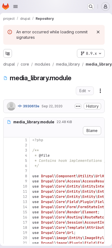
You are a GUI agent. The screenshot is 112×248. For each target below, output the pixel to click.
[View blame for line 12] (8, 196)
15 (25, 212)
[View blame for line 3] (8, 150)
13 (25, 201)
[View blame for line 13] (8, 201)
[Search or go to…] (91, 6)
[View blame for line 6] (8, 165)
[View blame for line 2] (8, 145)
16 (25, 217)
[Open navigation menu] (15, 6)
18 (25, 227)
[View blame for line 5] (8, 160)
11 (25, 191)
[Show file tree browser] (7, 53)
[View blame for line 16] (8, 217)
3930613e (30, 106)
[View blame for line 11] (8, 191)
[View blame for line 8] (8, 176)
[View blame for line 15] (8, 212)
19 (25, 232)
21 (25, 243)
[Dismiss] (98, 32)
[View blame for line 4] (8, 155)
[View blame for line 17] (8, 222)
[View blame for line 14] (8, 207)
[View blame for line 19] (8, 232)
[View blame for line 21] (8, 243)
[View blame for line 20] (8, 237)
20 (25, 238)
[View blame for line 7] (8, 170)
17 (25, 222)
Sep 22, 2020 (52, 106)
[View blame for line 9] (8, 181)
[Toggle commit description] (78, 106)
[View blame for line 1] (8, 140)
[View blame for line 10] (8, 186)
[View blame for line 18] (8, 227)
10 (25, 186)
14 (25, 207)
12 (25, 196)
